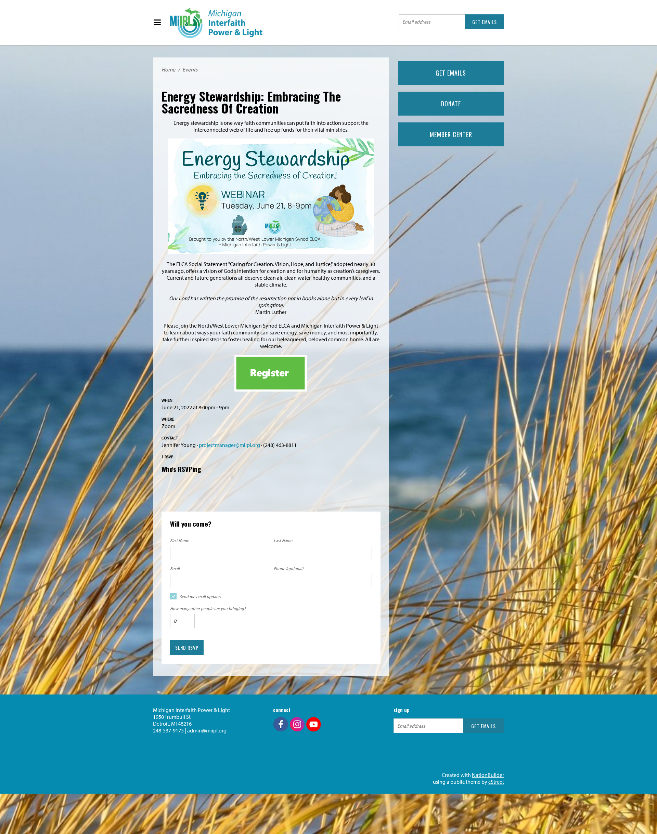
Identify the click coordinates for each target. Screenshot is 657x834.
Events (189, 69)
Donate (451, 103)
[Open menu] (157, 22)
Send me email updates (200, 596)
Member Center (451, 134)
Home (168, 69)
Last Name (283, 540)
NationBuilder (488, 774)
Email (175, 568)
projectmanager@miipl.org (229, 444)
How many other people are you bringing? (208, 608)
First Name (179, 540)
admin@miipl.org (207, 730)
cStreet (496, 781)
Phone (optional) (288, 568)
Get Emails (451, 72)
